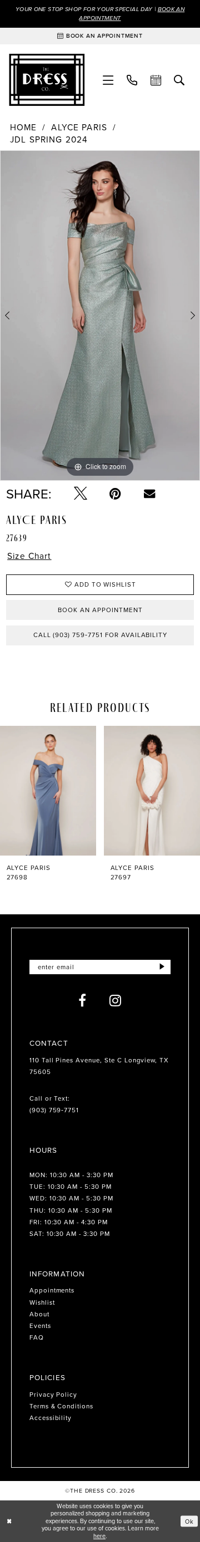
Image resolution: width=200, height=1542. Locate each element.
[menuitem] (108, 79)
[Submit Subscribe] (162, 967)
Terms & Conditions (61, 1406)
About (39, 1314)
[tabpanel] (100, 315)
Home (23, 127)
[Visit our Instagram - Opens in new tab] (115, 1000)
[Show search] (180, 79)
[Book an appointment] (156, 79)
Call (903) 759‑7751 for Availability (100, 634)
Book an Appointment (100, 609)
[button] (108, 79)
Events (40, 1325)
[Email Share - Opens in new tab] (149, 493)
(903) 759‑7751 (54, 1110)
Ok (189, 1520)
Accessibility (50, 1417)
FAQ (36, 1337)
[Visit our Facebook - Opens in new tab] (82, 1000)
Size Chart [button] (29, 556)
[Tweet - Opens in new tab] (80, 493)
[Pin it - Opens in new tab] (115, 493)
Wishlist (42, 1302)
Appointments (52, 1290)
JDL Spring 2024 (49, 139)
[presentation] (48, 791)
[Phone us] (132, 79)
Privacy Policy (53, 1394)
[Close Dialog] (9, 1521)
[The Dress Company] (46, 80)
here (99, 1535)
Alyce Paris (79, 127)
